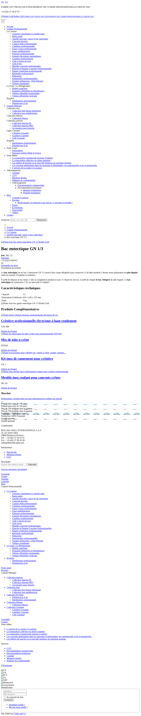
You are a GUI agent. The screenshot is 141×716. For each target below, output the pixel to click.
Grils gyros (17, 523)
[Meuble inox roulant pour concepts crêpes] (34, 371)
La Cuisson (12, 232)
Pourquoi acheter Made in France (26, 153)
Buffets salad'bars (19, 548)
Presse (15, 205)
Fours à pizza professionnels (24, 508)
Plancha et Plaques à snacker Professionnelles (32, 528)
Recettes (15, 200)
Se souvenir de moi (14, 697)
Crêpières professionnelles (23, 506)
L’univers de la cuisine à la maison (27, 168)
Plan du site (12, 452)
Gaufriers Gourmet (20, 612)
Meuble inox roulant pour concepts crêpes (30, 377)
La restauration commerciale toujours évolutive (32, 158)
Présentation (17, 150)
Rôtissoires (17, 536)
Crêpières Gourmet (20, 610)
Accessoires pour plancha (23, 585)
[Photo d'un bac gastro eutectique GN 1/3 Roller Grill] (25, 242)
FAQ (9, 457)
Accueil (10, 26)
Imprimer (5, 258)
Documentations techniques (19, 653)
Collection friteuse (14, 602)
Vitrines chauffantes (20, 543)
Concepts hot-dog (20, 501)
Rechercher (41, 220)
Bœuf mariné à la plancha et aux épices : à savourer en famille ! (45, 202)
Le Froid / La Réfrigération (18, 546)
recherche (5, 220)
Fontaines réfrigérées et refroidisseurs (28, 551)
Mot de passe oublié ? (18, 707)
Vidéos (15, 212)
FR (2, 2)
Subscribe (32, 464)
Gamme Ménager (14, 106)
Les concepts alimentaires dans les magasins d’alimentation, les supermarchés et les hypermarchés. (54, 165)
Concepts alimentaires (33, 398)
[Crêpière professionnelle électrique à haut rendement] (29, 315)
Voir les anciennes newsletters (14, 469)
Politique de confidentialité (23, 180)
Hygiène (10, 558)
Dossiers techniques (31, 193)
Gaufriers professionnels (22, 518)
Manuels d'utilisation (32, 190)
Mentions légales (19, 178)
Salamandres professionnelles (25, 538)
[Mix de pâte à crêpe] (31, 334)
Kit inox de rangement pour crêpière (27, 358)
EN (6, 2)
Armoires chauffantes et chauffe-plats (28, 493)
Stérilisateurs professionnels (24, 560)
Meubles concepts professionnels (26, 526)
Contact (10, 215)
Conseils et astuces (20, 198)
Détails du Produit (9, 331)
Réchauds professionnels (23, 533)
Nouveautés (17, 210)
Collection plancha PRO (22, 582)
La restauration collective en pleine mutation (31, 160)
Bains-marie (17, 496)
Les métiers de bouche (52, 398)
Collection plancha (15, 577)
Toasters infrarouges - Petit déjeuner (27, 541)
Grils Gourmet (18, 615)
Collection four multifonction (24, 592)
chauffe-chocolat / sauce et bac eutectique (25, 235)
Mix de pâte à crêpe (15, 339)
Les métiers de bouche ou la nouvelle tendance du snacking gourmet (41, 163)
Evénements (17, 207)
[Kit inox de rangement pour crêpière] (33, 353)
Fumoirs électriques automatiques (26, 516)
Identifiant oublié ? (17, 705)
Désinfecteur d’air (20, 563)
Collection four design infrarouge (26, 590)
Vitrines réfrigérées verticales (24, 556)
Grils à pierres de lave (21, 521)
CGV (14, 175)
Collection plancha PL (22, 580)
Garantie (16, 173)
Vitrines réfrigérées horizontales (26, 553)
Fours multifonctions (21, 511)
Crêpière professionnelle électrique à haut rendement (39, 321)
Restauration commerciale (12, 398)
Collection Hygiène (15, 595)
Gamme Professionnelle (17, 29)
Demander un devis (9, 265)
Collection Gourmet (15, 607)
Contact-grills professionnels (24, 503)
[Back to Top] (2, 401)
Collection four (13, 587)
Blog (9, 195)
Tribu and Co (20, 713)
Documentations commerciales (31, 185)
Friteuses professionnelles (23, 513)
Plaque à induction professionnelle (27, 531)
